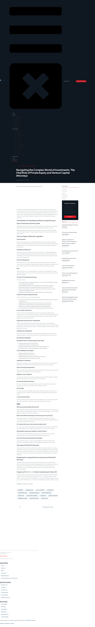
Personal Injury (22, 498)
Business (22, 166)
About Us (3, 568)
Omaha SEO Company (30, 620)
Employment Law (46, 492)
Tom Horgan (4, 604)
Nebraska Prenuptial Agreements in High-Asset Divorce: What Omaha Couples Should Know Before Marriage (70, 299)
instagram (7, 623)
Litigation (43, 495)
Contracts (50, 490)
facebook (2, 623)
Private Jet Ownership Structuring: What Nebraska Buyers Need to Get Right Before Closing (70, 289)
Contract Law (4, 590)
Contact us (19, 483)
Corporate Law (31, 166)
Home (2, 565)
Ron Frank (3, 606)
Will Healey (3, 611)
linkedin (12, 623)
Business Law (29, 490)
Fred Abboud (4, 609)
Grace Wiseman (5, 614)
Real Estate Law (34, 498)
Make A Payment (5, 575)
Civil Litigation (40, 490)
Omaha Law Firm (53, 495)
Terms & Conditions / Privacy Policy (9, 578)
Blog (2, 570)
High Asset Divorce (32, 495)
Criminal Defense (34, 492)
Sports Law (44, 498)
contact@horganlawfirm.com (7, 558)
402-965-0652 (3, 556)
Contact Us (3, 573)
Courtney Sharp (4, 616)
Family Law (21, 495)
